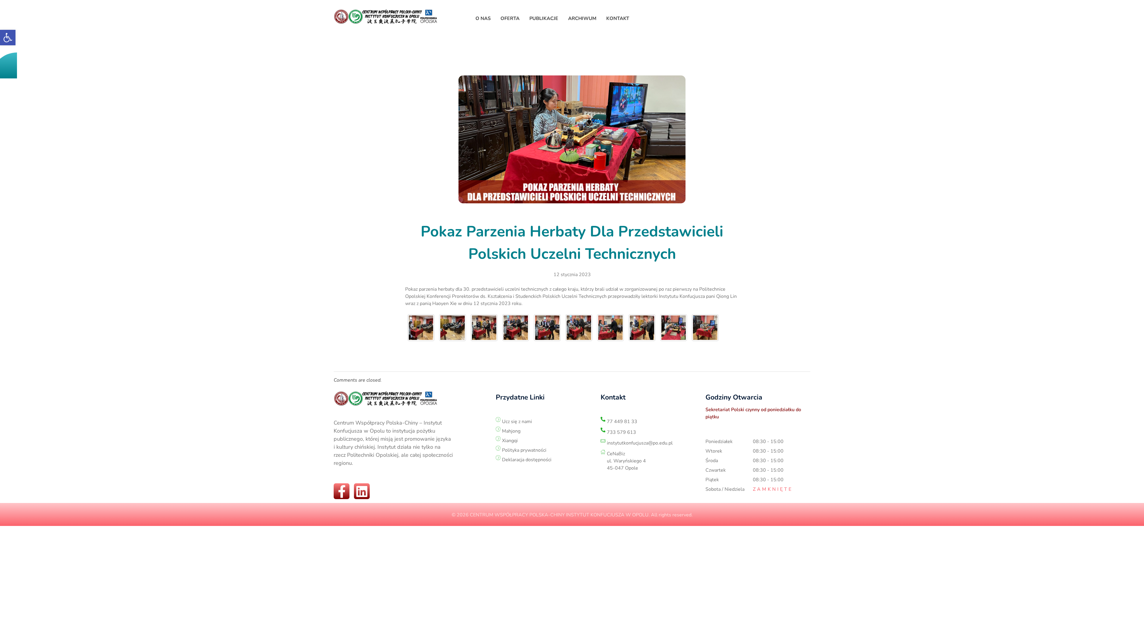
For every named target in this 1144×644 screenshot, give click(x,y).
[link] (7, 37)
